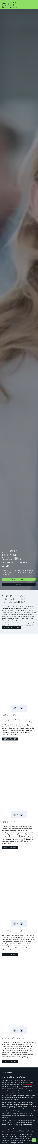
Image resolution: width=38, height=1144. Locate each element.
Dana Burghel (11, 715)
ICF (12, 1122)
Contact (18, 584)
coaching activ (28, 1085)
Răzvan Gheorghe (13, 930)
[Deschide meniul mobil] (35, 4)
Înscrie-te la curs (18, 579)
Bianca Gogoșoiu (13, 1037)
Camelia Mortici (12, 822)
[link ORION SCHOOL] (9, 5)
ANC (3, 1122)
